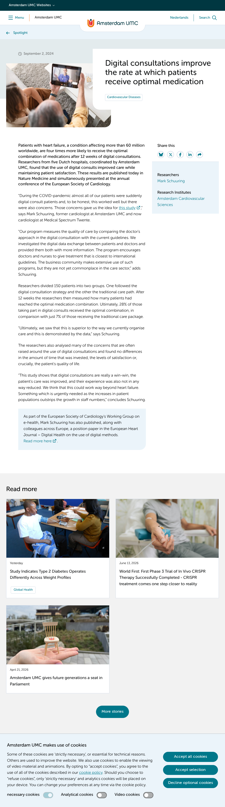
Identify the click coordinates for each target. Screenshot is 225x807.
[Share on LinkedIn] (189, 154)
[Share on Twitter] (170, 154)
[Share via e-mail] (199, 154)
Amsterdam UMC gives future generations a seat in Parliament (56, 681)
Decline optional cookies (190, 783)
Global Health (23, 590)
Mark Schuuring (171, 181)
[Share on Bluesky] (160, 154)
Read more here (38, 441)
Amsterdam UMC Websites (30, 5)
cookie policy (90, 773)
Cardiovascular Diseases (123, 97)
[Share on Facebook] (180, 154)
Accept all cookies (190, 757)
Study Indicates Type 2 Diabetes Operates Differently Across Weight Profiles (48, 575)
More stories (112, 712)
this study (127, 208)
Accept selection (190, 770)
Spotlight (20, 33)
